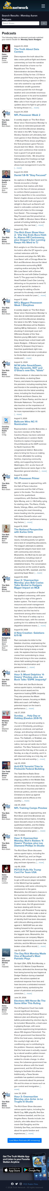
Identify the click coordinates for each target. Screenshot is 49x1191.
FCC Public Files (30, 1184)
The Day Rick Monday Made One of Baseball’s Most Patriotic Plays (30, 956)
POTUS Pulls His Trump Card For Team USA (27, 871)
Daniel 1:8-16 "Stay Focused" (30, 175)
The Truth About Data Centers (26, 50)
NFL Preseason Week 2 (27, 115)
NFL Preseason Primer (26, 478)
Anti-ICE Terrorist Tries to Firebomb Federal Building (29, 767)
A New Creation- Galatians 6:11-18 (29, 634)
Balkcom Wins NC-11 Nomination (25, 423)
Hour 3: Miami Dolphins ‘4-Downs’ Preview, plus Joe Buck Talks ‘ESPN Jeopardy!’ (30, 677)
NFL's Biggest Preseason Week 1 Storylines (28, 304)
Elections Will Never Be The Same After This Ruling (29, 1002)
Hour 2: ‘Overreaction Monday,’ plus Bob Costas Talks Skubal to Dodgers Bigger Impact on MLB (28, 584)
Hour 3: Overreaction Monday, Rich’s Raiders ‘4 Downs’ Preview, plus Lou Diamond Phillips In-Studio (29, 842)
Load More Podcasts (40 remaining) (24, 1140)
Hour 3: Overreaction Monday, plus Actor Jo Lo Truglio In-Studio (28, 1099)
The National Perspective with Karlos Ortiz (28, 531)
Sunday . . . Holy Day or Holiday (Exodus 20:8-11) (28, 717)
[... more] (35, 108)
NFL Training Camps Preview (30, 808)
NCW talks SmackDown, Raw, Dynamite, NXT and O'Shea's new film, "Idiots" (29, 368)
